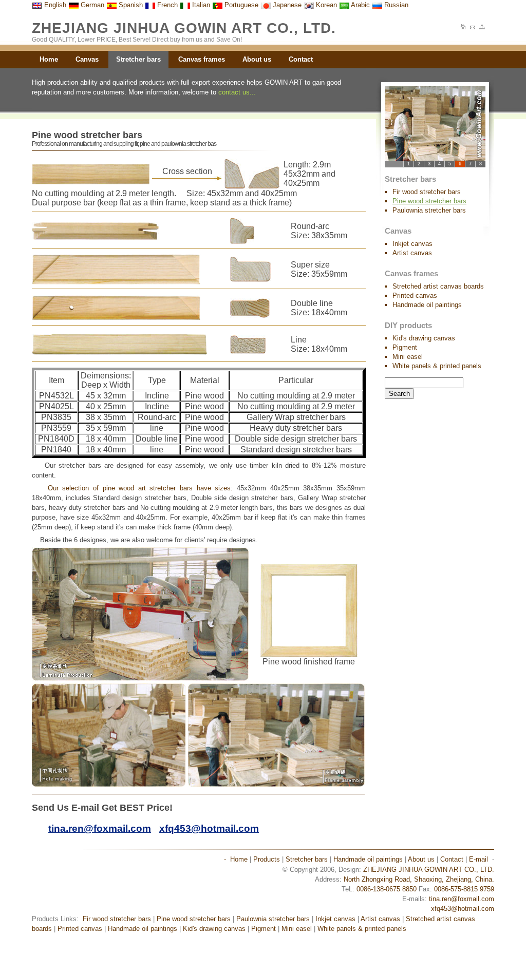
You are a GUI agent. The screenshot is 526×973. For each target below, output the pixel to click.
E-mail (478, 859)
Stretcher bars (138, 59)
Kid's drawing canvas (423, 338)
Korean (325, 5)
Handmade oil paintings (427, 305)
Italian (200, 5)
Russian (395, 5)
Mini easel (407, 356)
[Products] (482, 27)
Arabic (359, 5)
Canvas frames (201, 59)
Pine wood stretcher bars (194, 919)
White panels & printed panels (436, 366)
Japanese (286, 5)
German (91, 5)
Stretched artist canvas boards (438, 286)
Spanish (130, 5)
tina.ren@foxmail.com (461, 899)
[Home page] (463, 27)
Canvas (87, 59)
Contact (301, 59)
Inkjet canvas (412, 243)
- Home (236, 859)
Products (266, 859)
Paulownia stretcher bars (429, 210)
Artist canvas (412, 253)
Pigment (404, 347)
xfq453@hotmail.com (462, 908)
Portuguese (240, 5)
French (166, 5)
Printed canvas (414, 295)
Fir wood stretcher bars (426, 192)
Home (49, 59)
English (54, 5)
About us (256, 59)
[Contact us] (473, 27)
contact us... (237, 92)
